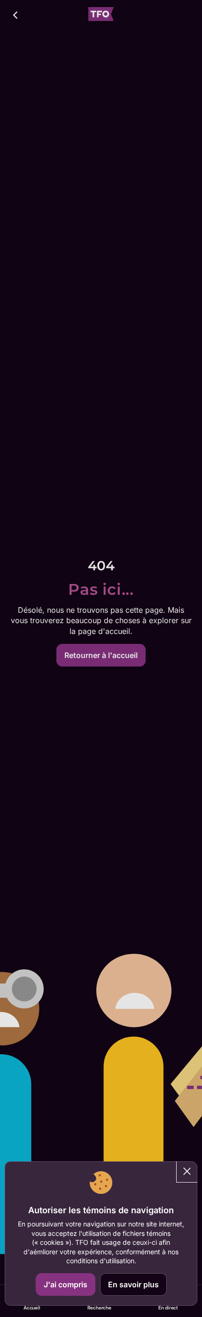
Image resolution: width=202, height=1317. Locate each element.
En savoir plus (133, 1284)
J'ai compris (65, 1284)
